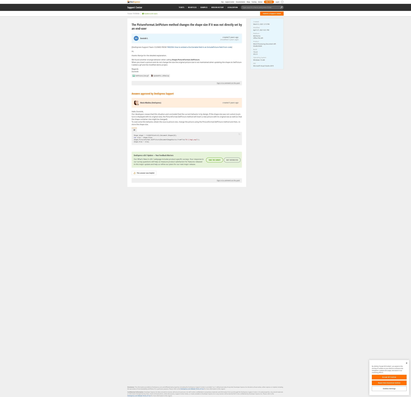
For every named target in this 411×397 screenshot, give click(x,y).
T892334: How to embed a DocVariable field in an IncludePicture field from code (199, 47)
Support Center (229, 2)
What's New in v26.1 (145, 159)
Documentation (240, 2)
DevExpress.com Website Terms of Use (192, 389)
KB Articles (192, 7)
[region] (389, 377)
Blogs (248, 2)
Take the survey (214, 160)
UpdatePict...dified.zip (161, 76)
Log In (277, 2)
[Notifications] (282, 2)
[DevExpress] (133, 2)
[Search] (281, 7)
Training (254, 2)
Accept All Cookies (389, 377)
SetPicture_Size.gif (142, 76)
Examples (204, 7)
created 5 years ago (230, 37)
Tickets (181, 7)
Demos (260, 2)
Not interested (232, 160)
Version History (217, 7)
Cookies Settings (389, 389)
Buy (222, 2)
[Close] (406, 363)
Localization (232, 7)
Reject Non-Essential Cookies (389, 383)
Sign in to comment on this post (228, 83)
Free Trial (269, 2)
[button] (239, 134)
